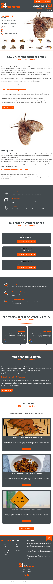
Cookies (24, 571)
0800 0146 (42, 6)
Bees (5, 548)
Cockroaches (7, 550)
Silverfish (18, 550)
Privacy (29, 571)
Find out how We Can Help (25, 241)
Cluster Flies (6, 552)
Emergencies (19, 556)
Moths (17, 546)
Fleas (5, 556)
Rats (17, 548)
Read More (25, 449)
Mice (17, 544)
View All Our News (25, 529)
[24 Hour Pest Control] (10, 7)
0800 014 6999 (26, 569)
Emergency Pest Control (42, 1)
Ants (5, 544)
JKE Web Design (39, 582)
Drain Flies (6, 554)
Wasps (17, 554)
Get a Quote (6, 107)
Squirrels (18, 552)
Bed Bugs (6, 546)
